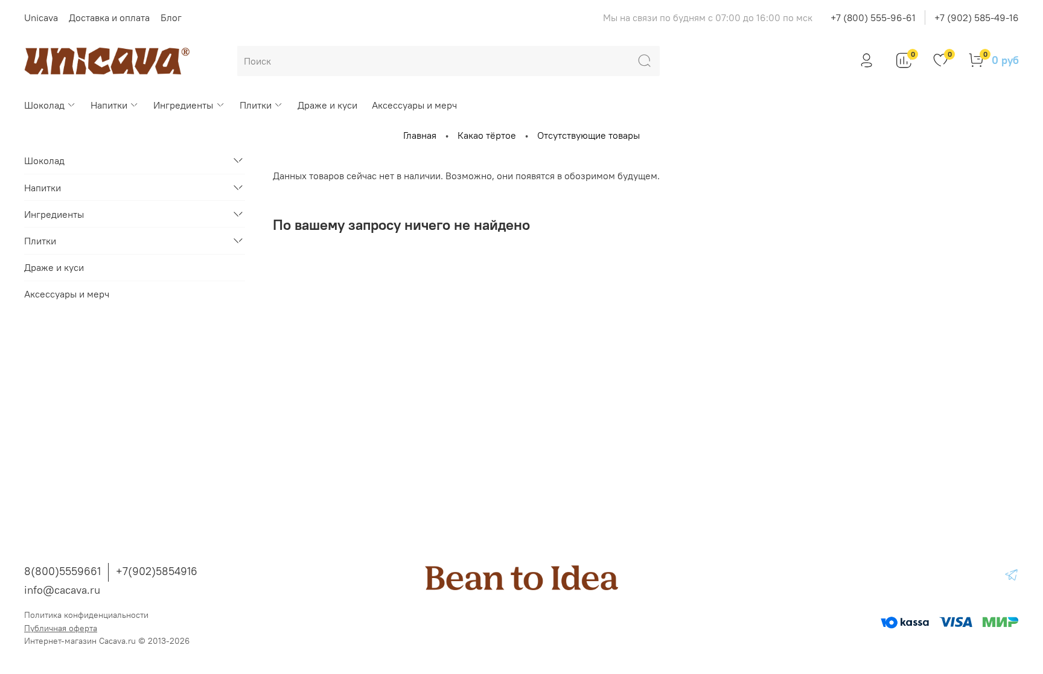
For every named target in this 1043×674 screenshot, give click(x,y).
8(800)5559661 (62, 571)
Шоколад (44, 105)
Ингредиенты (183, 105)
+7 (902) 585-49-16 (976, 17)
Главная (419, 135)
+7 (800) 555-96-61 (873, 17)
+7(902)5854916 (156, 571)
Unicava (41, 17)
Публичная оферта (60, 628)
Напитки (109, 105)
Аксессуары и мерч (414, 105)
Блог (171, 17)
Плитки (256, 105)
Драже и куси (327, 105)
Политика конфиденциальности (86, 614)
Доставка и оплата (109, 17)
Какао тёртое (487, 135)
